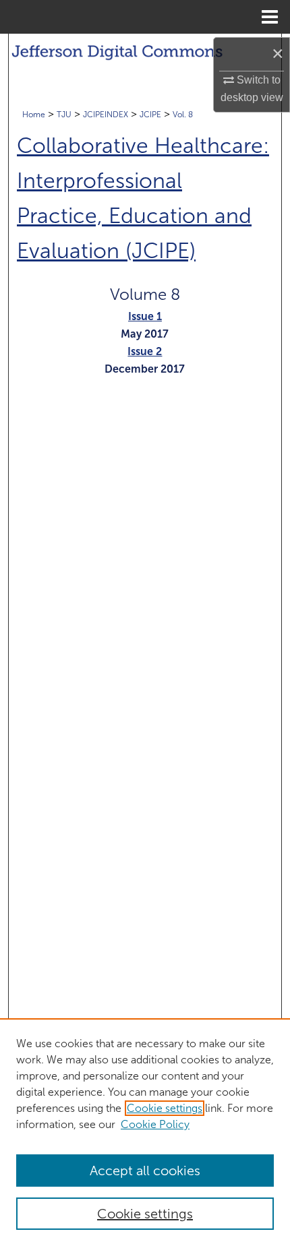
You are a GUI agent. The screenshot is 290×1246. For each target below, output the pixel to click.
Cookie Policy (155, 1124)
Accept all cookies (145, 1170)
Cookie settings (164, 1108)
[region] (145, 1132)
